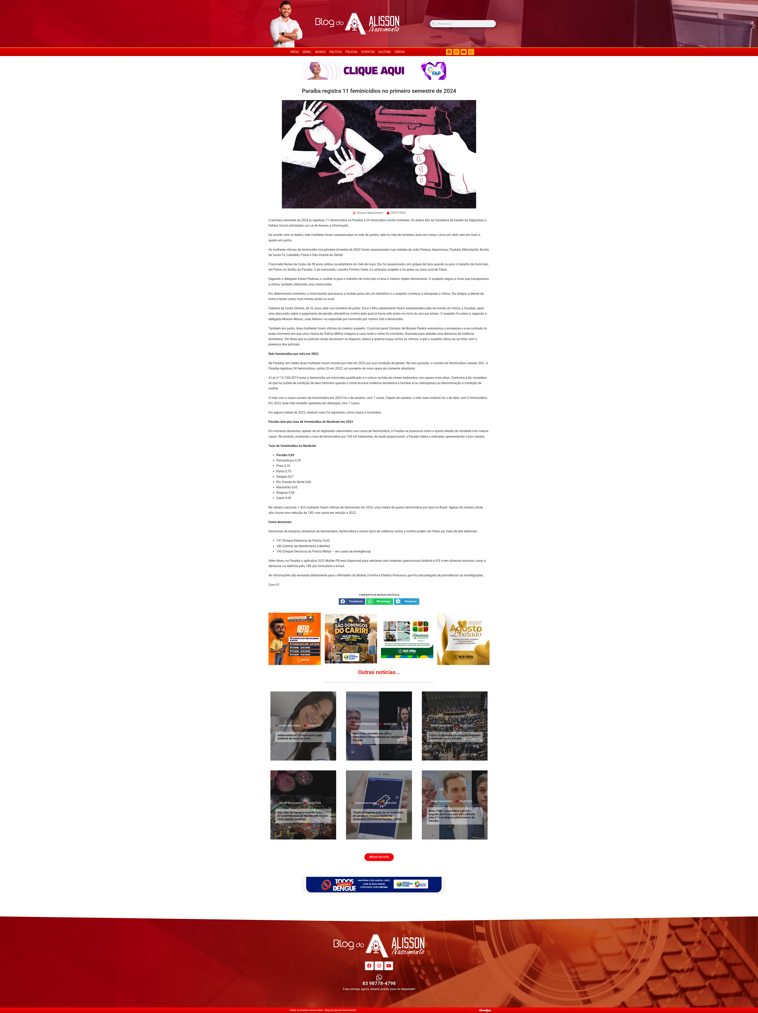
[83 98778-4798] (379, 977)
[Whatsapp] (471, 52)
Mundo (320, 52)
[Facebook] (449, 52)
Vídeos (399, 52)
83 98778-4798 (379, 983)
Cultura (384, 52)
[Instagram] (456, 52)
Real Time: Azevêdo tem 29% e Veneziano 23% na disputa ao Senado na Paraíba (378, 737)
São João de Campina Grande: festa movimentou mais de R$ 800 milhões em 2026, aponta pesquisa (302, 816)
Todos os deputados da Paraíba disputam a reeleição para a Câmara (455, 737)
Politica (335, 52)
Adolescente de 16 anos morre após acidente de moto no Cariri (299, 737)
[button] (352, 601)
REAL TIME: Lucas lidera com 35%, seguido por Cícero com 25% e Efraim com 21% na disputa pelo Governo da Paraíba (452, 815)
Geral (306, 52)
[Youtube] (464, 52)
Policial (351, 52)
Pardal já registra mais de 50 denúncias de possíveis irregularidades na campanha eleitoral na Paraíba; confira (378, 816)
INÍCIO (294, 52)
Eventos (368, 52)
